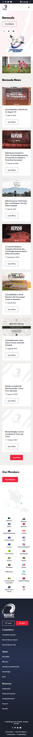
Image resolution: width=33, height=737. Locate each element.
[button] (23, 2)
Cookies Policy (11, 734)
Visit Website (9, 24)
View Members (10, 479)
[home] (4, 7)
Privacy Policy (9, 732)
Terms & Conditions (20, 732)
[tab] (9, 519)
